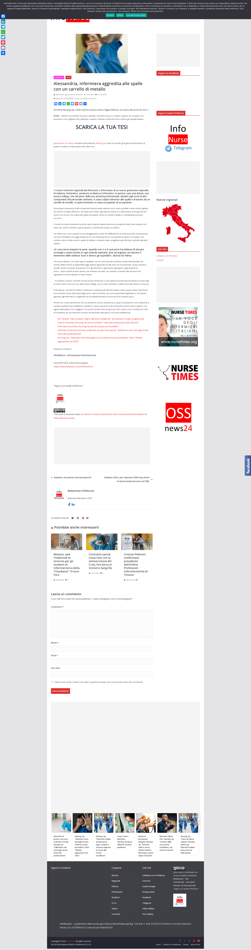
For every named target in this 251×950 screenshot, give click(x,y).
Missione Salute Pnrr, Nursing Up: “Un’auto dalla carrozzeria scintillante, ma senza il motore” (146, 843)
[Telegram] (3, 26)
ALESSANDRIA (69, 98)
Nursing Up (100, 143)
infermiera (92, 98)
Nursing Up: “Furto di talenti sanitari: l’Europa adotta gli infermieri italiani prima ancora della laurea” (167, 844)
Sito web (55, 668)
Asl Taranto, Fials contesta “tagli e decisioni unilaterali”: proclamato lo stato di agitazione (101, 318)
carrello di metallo (81, 98)
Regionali (116, 881)
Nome (55, 642)
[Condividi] (3, 53)
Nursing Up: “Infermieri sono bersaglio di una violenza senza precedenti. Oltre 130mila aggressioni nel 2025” (61, 846)
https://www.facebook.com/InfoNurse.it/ (73, 366)
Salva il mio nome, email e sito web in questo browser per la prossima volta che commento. (99, 682)
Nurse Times (195, 944)
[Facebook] (3, 16)
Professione (117, 892)
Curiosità (116, 914)
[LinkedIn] (3, 21)
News (68, 77)
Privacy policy (148, 892)
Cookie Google (148, 886)
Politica (115, 886)
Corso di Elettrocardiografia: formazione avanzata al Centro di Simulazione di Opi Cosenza (189, 843)
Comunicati (59, 77)
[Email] (3, 47)
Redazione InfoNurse (75, 94)
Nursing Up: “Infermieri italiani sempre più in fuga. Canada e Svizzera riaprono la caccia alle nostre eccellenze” (83, 846)
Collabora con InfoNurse (166, 256)
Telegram (146, 903)
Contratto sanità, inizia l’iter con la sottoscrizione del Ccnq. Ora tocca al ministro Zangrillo (100, 561)
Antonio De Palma (65, 143)
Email (54, 655)
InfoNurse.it (66, 923)
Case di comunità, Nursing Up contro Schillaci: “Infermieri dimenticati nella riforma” (98, 322)
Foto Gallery (147, 914)
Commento (57, 606)
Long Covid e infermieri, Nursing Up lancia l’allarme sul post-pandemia (104, 842)
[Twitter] (3, 37)
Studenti (116, 897)
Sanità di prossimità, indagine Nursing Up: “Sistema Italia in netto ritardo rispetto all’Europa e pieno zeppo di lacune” (125, 846)
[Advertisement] (102, 169)
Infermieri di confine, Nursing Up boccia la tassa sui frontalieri (88, 326)
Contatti (159, 260)
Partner (186, 944)
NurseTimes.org (121, 923)
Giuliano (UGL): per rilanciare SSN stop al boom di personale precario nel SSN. (126, 479)
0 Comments (102, 94)
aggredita (59, 98)
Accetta (110, 15)
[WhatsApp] (3, 32)
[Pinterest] (3, 42)
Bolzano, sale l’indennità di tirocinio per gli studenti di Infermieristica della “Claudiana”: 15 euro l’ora (67, 565)
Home (158, 944)
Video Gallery (148, 908)
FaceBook (146, 897)
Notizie (115, 875)
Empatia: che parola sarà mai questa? (73, 477)
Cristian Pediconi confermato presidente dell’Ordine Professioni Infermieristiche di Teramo (136, 565)
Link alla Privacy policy (136, 15)
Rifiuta (120, 15)
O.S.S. (114, 903)
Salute (115, 908)
